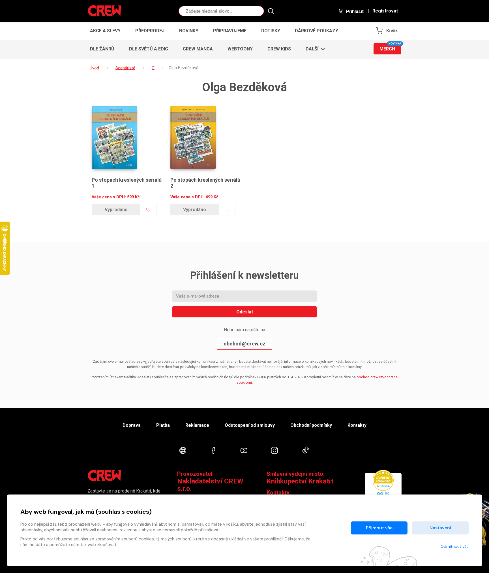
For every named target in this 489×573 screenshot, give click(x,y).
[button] (314, 49)
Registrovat (385, 11)
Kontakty (357, 425)
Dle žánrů (102, 49)
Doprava (132, 425)
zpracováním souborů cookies (124, 539)
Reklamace (197, 425)
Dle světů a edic (148, 49)
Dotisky (270, 30)
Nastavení (440, 528)
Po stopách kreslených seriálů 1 (127, 183)
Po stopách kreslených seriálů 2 (205, 183)
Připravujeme (229, 30)
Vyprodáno (116, 209)
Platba (163, 425)
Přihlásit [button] (354, 11)
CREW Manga (198, 49)
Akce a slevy (105, 30)
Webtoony (240, 49)
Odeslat (244, 312)
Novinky (188, 30)
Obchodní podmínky (311, 425)
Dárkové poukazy (316, 30)
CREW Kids (279, 49)
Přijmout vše (379, 528)
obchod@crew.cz (244, 344)
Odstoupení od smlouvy (250, 425)
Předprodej (149, 30)
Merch (390, 47)
